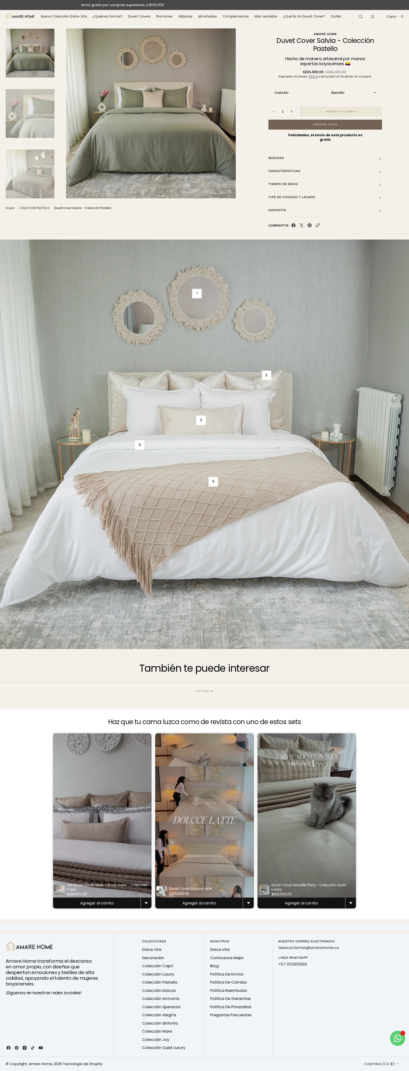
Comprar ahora (325, 124)
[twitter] (301, 226)
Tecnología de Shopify (82, 1063)
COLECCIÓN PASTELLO (34, 208)
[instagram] (24, 1048)
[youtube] (41, 1048)
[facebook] (293, 226)
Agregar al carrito (97, 903)
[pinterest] (309, 226)
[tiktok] (33, 1048)
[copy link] (317, 226)
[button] (373, 16)
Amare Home (40, 1063)
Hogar (10, 208)
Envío (313, 76)
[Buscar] (360, 16)
